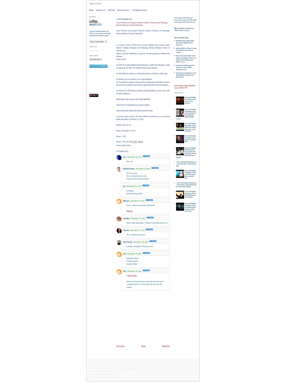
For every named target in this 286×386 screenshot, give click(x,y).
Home (91, 10)
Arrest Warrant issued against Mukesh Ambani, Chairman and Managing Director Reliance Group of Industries (142, 23)
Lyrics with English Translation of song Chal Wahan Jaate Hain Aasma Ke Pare (190, 174)
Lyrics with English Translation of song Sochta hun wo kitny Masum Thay (186, 164)
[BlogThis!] (135, 142)
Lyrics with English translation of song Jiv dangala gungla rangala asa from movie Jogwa (190, 207)
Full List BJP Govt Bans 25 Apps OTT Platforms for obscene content (186, 50)
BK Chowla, (127, 242)
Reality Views (95, 3)
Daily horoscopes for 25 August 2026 (103, 365)
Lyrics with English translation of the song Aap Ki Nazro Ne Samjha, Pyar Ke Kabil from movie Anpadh (186, 152)
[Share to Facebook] (140, 142)
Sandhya (126, 218)
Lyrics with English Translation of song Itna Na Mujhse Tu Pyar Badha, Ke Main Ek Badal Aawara (186, 114)
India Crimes (126, 145)
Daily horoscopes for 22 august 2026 (103, 377)
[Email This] (133, 142)
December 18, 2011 (141, 242)
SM (124, 253)
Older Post (166, 346)
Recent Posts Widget (94, 50)
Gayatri (126, 230)
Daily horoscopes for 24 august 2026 (103, 371)
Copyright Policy (139, 10)
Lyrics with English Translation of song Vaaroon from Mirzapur (190, 100)
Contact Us (100, 10)
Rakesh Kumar (129, 168)
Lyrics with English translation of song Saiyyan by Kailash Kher (190, 138)
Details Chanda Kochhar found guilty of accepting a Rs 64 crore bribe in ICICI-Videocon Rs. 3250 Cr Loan (186, 59)
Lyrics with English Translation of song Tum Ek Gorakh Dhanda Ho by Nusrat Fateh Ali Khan (186, 185)
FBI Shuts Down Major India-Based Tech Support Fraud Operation (185, 43)
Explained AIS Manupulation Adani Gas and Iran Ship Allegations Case (185, 67)
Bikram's (129, 211)
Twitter (111, 10)
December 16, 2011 (134, 157)
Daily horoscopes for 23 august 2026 (103, 374)
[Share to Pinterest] (142, 142)
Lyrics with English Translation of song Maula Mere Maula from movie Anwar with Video (190, 127)
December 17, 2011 (137, 200)
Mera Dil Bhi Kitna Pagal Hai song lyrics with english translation (113, 368)
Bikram (126, 200)
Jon (124, 157)
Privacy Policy (123, 10)
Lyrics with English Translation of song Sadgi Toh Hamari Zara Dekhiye (190, 194)
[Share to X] (138, 142)
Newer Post (120, 346)
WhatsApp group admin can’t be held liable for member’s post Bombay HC (186, 75)
